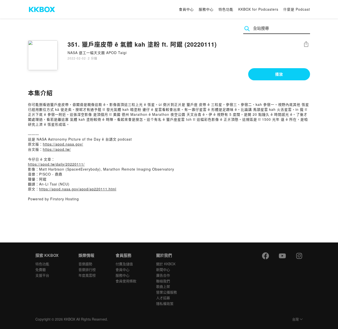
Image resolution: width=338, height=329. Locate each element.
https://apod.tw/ (57, 149)
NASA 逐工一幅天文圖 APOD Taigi (97, 52)
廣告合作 (163, 275)
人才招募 (163, 297)
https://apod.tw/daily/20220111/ (56, 164)
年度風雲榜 (87, 275)
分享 (306, 44)
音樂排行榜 (87, 269)
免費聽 (40, 269)
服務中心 (206, 9)
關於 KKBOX (165, 263)
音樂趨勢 (85, 263)
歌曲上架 (163, 286)
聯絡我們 (163, 280)
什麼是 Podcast (296, 9)
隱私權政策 (164, 303)
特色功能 (225, 9)
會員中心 (186, 9)
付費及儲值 (124, 263)
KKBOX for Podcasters (258, 9)
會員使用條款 (126, 280)
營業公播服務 (166, 292)
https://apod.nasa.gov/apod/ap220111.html (77, 188)
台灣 (295, 319)
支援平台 (42, 275)
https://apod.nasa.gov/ (63, 144)
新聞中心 (163, 269)
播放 (279, 74)
